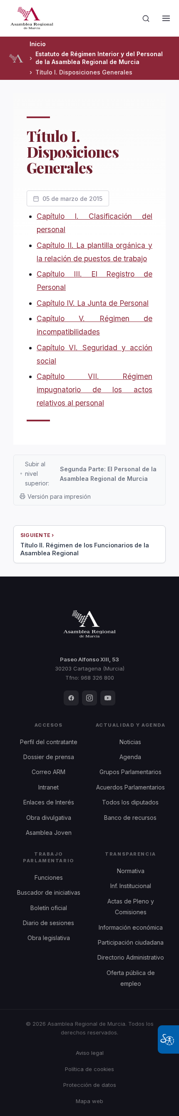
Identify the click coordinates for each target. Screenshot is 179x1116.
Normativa (130, 870)
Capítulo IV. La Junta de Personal (93, 303)
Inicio (38, 43)
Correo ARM (48, 771)
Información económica (131, 927)
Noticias (130, 741)
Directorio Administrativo (130, 957)
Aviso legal (90, 1052)
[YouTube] (107, 697)
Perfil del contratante (48, 741)
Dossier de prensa (48, 756)
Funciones (49, 877)
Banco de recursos (130, 817)
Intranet (48, 787)
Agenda (130, 756)
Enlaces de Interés (48, 802)
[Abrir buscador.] (146, 18)
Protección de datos (89, 1084)
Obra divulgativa (48, 817)
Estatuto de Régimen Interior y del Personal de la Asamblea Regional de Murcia (99, 57)
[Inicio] (16, 58)
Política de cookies (89, 1069)
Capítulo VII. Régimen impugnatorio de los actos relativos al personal (94, 389)
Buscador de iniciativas (48, 892)
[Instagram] (89, 697)
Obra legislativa (48, 937)
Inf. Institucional (130, 885)
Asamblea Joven (49, 832)
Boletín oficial (48, 907)
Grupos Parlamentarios (130, 771)
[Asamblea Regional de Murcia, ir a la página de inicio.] (32, 18)
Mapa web (89, 1101)
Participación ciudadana (131, 942)
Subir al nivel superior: (91, 473)
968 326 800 (97, 677)
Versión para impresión (59, 496)
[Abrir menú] (166, 18)
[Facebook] (71, 697)
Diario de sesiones (48, 922)
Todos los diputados (130, 802)
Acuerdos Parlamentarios (130, 787)
